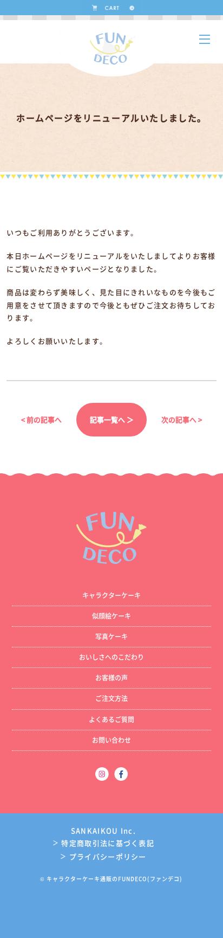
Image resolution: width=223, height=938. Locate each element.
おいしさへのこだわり (111, 657)
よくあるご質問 (111, 719)
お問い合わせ (111, 740)
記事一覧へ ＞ (112, 419)
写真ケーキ (111, 636)
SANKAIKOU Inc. (103, 830)
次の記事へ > (181, 419)
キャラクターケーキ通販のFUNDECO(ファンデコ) (114, 879)
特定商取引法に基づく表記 (103, 843)
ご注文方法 (111, 698)
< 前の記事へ (41, 419)
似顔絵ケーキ (111, 616)
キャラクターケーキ (111, 595)
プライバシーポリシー (103, 856)
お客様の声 (111, 678)
